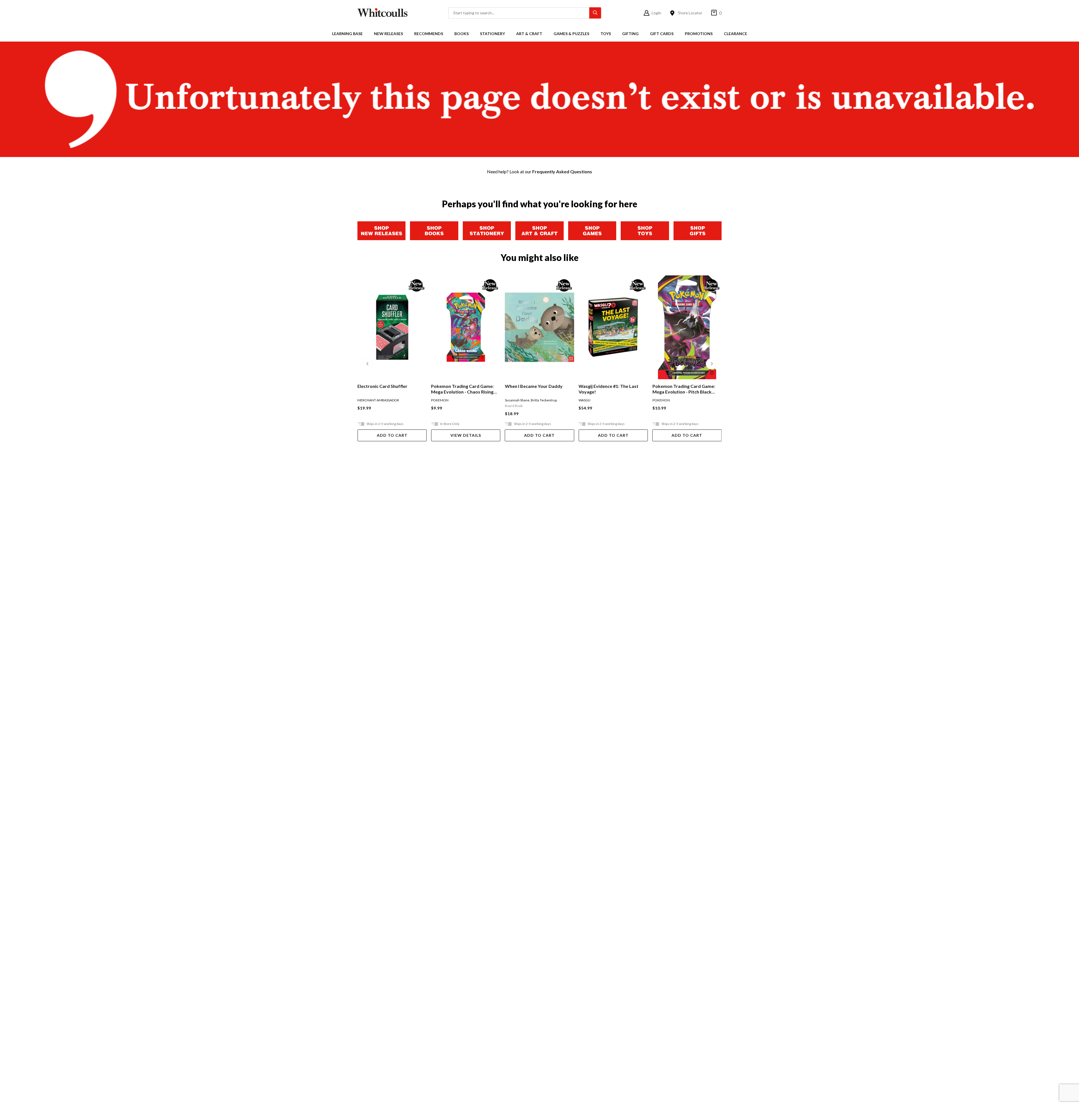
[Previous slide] (367, 363)
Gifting (630, 33)
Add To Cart (465, 435)
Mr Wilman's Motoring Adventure (675, 388)
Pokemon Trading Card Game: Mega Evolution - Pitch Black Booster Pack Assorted (610, 389)
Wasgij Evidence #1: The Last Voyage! (535, 388)
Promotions (699, 33)
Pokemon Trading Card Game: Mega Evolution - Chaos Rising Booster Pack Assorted (388, 389)
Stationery (492, 33)
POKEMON (366, 400)
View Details (392, 435)
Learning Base (347, 33)
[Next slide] (711, 363)
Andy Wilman (662, 400)
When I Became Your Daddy (460, 386)
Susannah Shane (443, 400)
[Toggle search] (595, 13)
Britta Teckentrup (470, 400)
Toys (605, 33)
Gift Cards (662, 33)
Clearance (735, 33)
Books (461, 33)
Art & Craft (529, 33)
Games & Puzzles (571, 33)
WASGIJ (511, 400)
